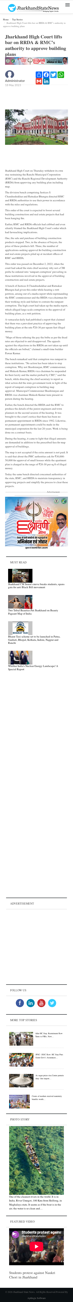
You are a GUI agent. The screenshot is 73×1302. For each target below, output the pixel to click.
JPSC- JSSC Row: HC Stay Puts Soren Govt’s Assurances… (49, 1056)
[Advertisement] (36, 946)
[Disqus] (36, 731)
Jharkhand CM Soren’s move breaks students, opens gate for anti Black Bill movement (36, 585)
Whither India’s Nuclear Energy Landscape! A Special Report (33, 667)
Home (6, 19)
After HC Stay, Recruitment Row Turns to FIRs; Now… (48, 1035)
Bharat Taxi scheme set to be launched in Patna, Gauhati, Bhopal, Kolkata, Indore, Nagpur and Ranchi (34, 640)
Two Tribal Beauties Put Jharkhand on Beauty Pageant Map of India (33, 611)
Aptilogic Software (36, 1298)
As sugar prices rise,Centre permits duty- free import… (49, 1077)
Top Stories (17, 19)
